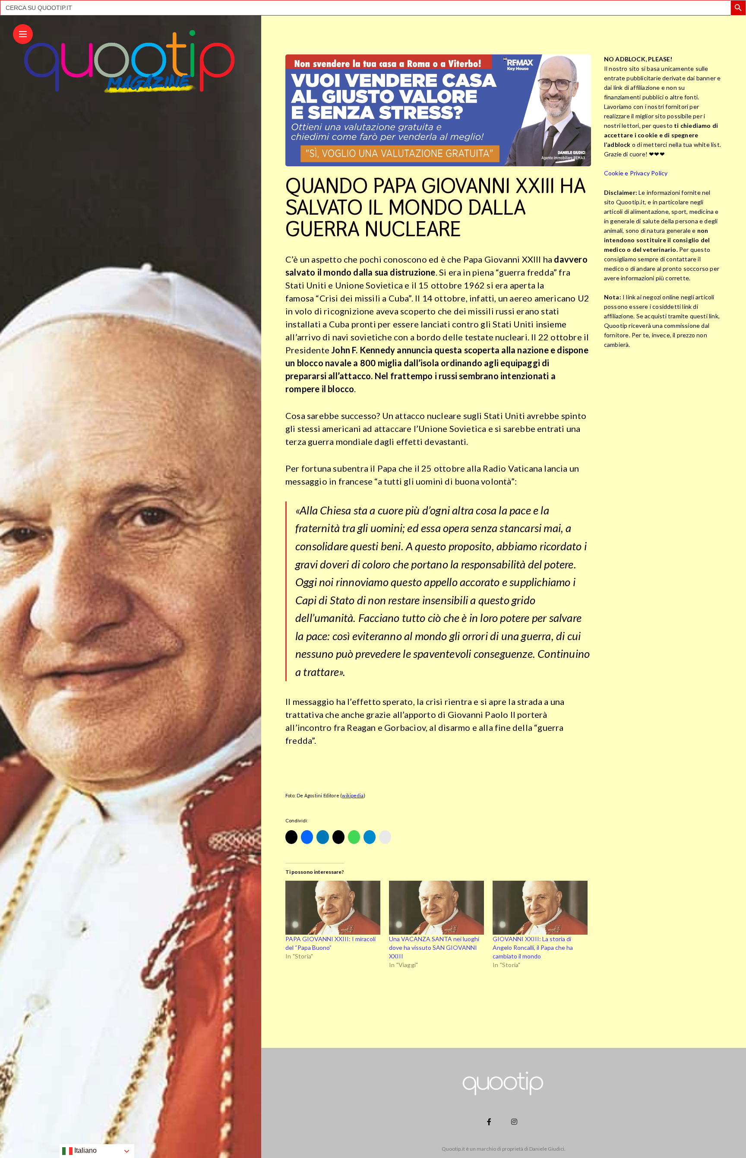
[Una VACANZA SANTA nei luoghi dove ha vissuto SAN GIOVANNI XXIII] (436, 908)
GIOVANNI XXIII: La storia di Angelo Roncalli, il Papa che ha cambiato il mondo (533, 947)
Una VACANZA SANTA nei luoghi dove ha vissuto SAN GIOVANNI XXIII (434, 947)
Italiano (85, 1150)
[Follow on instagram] (515, 1121)
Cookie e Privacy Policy (636, 173)
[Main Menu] (23, 34)
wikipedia (353, 795)
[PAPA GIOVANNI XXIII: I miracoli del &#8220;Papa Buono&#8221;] (332, 908)
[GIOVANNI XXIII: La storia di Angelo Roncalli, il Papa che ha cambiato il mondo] (540, 908)
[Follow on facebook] (490, 1121)
